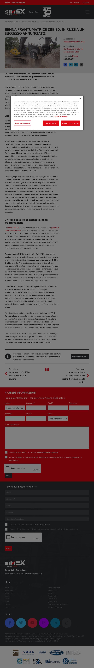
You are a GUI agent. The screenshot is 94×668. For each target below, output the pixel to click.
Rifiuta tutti (51, 123)
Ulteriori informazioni (60, 116)
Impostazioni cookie (22, 123)
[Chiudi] (80, 98)
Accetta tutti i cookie (70, 123)
